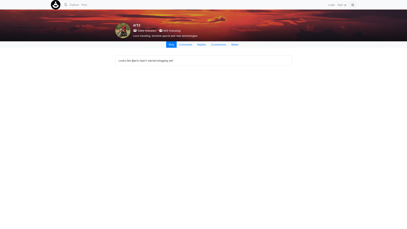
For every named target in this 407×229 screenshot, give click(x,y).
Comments (185, 44)
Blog (171, 44)
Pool (84, 4)
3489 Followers (146, 30)
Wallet (234, 44)
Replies (201, 44)
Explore (74, 4)
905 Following (171, 30)
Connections (218, 44)
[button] (352, 4)
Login (331, 4)
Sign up (342, 4)
